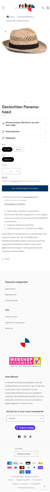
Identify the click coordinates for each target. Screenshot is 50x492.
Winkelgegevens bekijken (14, 204)
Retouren (9, 328)
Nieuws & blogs (11, 300)
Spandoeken (10, 289)
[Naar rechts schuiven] (30, 101)
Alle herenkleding (25, 16)
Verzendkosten (15, 181)
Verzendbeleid (35, 484)
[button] (3, 8)
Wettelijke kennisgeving (26, 488)
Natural (8, 159)
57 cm (7, 149)
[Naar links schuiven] (19, 101)
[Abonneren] (40, 418)
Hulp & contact (11, 316)
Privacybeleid (37, 480)
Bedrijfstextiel (11, 294)
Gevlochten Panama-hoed (17, 20)
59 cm (18, 149)
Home (11, 16)
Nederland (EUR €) (24, 454)
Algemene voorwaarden (15, 322)
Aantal (4, 165)
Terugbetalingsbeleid (23, 480)
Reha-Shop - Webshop (23, 476)
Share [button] (7, 259)
